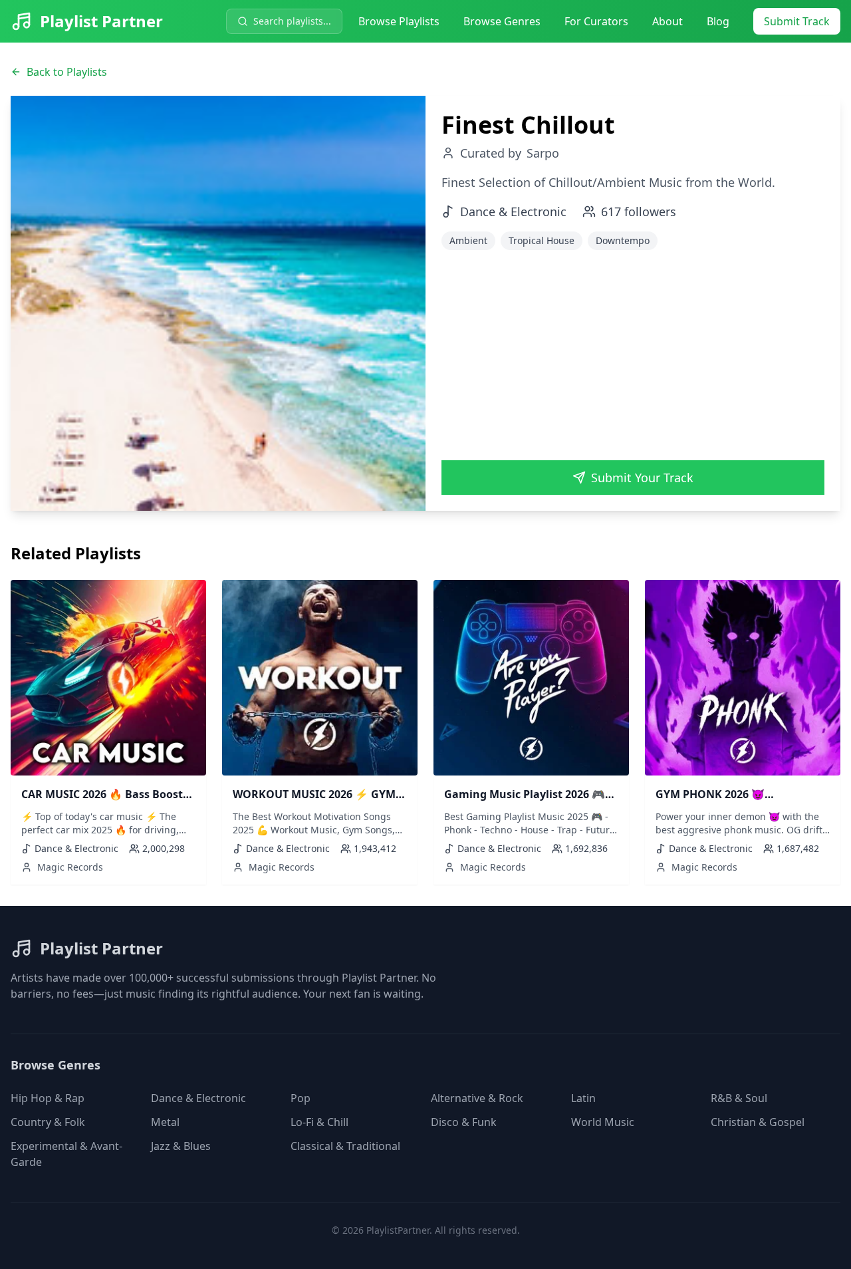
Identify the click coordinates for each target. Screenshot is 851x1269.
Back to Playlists (67, 72)
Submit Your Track (642, 478)
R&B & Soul (739, 1098)
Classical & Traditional (345, 1146)
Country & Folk (48, 1122)
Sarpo (543, 153)
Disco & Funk (464, 1122)
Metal (165, 1122)
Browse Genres (502, 21)
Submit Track (797, 21)
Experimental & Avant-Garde (66, 1154)
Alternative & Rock (477, 1098)
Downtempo (623, 240)
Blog (718, 21)
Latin (583, 1098)
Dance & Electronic (198, 1098)
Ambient (468, 240)
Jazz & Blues (181, 1146)
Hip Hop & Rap (47, 1098)
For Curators (596, 21)
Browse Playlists (398, 21)
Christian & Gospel (757, 1122)
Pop (300, 1098)
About (667, 21)
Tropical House (541, 240)
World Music (602, 1122)
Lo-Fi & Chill (319, 1122)
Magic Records (70, 867)
